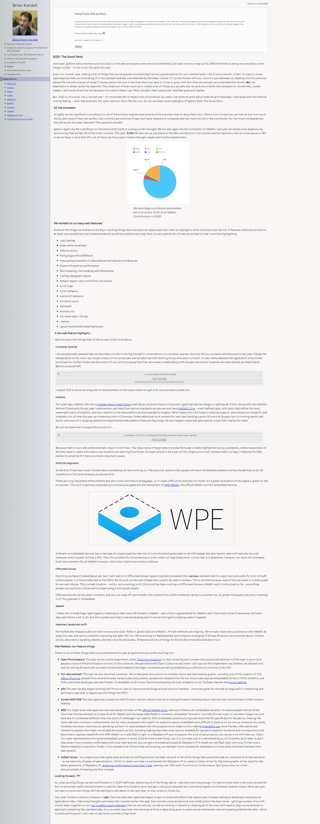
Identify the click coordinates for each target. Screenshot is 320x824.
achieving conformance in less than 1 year (127, 765)
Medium (10, 87)
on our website (238, 682)
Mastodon (11, 99)
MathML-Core (186, 408)
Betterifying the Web (25, 39)
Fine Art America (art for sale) (20, 119)
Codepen (11, 107)
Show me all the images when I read (88, 33)
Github (10, 95)
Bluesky (10, 103)
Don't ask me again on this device (87, 40)
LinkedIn (10, 111)
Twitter (10, 91)
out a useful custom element (108, 805)
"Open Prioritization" (149, 659)
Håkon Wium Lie (70, 678)
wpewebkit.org (211, 726)
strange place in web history (114, 404)
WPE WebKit (171, 485)
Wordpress (11, 83)
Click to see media (159, 379)
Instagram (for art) (15, 115)
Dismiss (78, 47)
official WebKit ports (155, 710)
